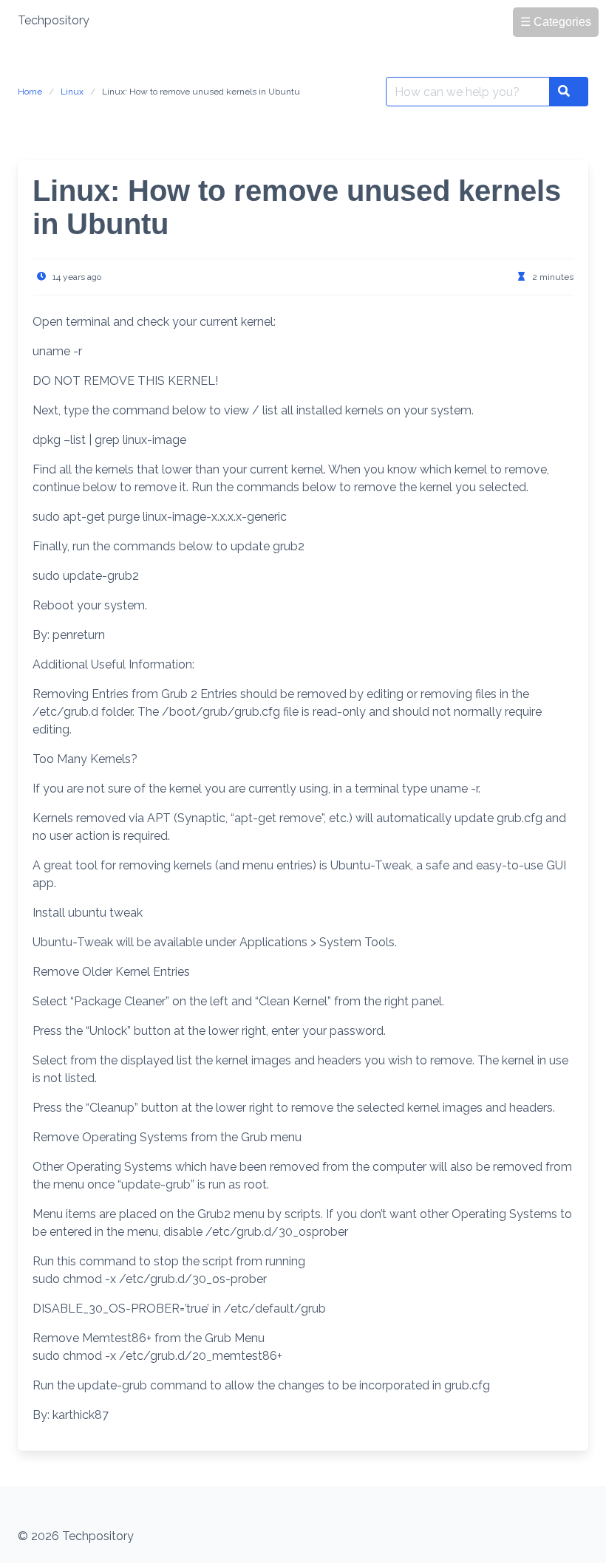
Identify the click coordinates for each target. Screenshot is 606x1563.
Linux (72, 91)
